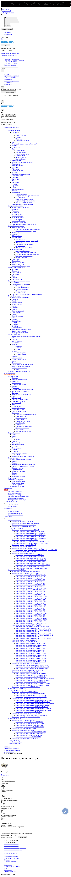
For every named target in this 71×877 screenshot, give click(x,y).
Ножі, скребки (16, 312)
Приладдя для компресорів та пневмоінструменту (27, 294)
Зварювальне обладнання (16, 267)
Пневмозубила (20, 292)
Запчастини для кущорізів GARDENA (24, 545)
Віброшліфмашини (21, 194)
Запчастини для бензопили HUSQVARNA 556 (30, 616)
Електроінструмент (14, 130)
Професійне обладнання (16, 226)
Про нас (7, 23)
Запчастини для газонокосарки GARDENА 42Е (31, 538)
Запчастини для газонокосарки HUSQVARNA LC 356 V (33, 636)
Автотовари (8, 82)
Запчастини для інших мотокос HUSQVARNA (30, 643)
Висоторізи (15, 381)
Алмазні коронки (21, 353)
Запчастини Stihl (13, 740)
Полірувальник (20, 197)
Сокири (14, 322)
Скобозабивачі (16, 321)
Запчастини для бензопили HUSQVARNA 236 (30, 585)
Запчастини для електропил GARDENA (25, 540)
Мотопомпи (12, 478)
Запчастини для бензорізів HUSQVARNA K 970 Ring (32, 685)
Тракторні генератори (15, 495)
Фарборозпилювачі (18, 189)
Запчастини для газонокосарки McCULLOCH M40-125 (33, 705)
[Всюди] (2, 70)
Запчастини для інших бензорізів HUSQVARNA (31, 673)
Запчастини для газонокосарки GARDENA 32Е (30, 531)
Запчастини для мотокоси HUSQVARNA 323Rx (31, 653)
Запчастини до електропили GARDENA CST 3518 (32, 543)
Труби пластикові (17, 469)
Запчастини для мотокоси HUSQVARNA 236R (30, 652)
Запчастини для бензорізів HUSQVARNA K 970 (31, 682)
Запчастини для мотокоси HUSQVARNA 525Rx (31, 655)
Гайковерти (15, 169)
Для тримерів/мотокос (22, 428)
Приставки (19, 139)
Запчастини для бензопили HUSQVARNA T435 (31, 623)
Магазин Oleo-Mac (10, 871)
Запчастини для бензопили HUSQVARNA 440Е (31, 605)
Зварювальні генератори (16, 498)
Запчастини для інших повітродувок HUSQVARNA (32, 665)
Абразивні (19, 346)
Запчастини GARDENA (16, 528)
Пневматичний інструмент (20, 284)
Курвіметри (15, 212)
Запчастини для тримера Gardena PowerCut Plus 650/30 (33, 565)
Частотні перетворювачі (19, 262)
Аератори (15, 378)
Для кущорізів (20, 419)
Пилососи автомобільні (15, 515)
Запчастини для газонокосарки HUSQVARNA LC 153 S (33, 630)
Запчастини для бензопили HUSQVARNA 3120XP (32, 588)
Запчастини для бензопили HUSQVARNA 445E (31, 608)
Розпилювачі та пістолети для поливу (23, 464)
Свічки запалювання (14, 743)
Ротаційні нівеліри (18, 217)
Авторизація (8, 34)
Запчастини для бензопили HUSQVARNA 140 (30, 581)
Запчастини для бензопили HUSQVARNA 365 (30, 595)
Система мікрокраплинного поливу (23, 466)
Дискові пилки (20, 150)
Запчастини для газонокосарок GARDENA (25, 530)
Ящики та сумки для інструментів (19, 371)
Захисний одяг (20, 429)
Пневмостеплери (21, 291)
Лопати (14, 436)
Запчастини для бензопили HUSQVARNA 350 (30, 593)
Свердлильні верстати (22, 251)
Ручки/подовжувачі (18, 444)
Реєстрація (7, 32)
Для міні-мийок (20, 423)
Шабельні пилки (21, 159)
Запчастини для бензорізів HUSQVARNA (25, 672)
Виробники (8, 865)
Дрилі (14, 142)
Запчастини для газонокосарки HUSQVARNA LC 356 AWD (34, 635)
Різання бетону (16, 261)
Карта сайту (8, 870)
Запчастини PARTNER (15, 718)
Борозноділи (16, 164)
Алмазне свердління (18, 227)
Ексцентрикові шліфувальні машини (27, 196)
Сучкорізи (15, 451)
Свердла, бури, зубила (19, 359)
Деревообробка (17, 237)
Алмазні (18, 348)
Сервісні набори (17, 742)
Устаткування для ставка (16, 486)
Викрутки (15, 299)
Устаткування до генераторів (17, 500)
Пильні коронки (21, 354)
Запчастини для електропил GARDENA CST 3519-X (32, 541)
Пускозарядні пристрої (15, 513)
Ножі (13, 438)
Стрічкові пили (20, 155)
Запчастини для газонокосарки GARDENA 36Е (30, 535)
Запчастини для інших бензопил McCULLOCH (30, 693)
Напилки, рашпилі (18, 311)
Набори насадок (21, 135)
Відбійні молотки (17, 165)
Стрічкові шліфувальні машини (25, 201)
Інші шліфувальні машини (24, 202)
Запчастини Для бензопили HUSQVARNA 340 (30, 590)
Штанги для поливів (18, 476)
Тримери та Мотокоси (19, 411)
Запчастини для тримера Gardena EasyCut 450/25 (31, 560)
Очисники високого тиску (20, 399)
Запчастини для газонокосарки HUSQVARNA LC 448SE (33, 638)
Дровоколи (15, 388)
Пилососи (15, 177)
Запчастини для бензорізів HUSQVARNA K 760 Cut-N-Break (35, 678)
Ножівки (14, 314)
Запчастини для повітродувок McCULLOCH (26, 717)
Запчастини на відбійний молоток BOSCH (25, 523)
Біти (13, 338)
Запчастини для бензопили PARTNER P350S (30, 725)
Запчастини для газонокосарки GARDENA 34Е (30, 533)
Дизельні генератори (14, 493)
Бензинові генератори (15, 491)
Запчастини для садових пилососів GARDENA (27, 548)
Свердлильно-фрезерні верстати (26, 252)
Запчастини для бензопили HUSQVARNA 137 (30, 580)
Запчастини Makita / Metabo (17, 688)
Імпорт (18, 454)
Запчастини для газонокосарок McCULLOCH (26, 698)
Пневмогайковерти (22, 289)
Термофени (15, 186)
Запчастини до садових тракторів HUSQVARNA (27, 670)
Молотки (15, 307)
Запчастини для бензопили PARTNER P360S (30, 727)
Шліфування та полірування (21, 366)
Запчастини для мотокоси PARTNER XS (28, 737)
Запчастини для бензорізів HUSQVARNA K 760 (31, 677)
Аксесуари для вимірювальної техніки (24, 224)
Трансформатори (17, 279)
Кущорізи (15, 393)
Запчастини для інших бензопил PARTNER (29, 722)
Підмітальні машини (18, 401)
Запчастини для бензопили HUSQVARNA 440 (30, 603)
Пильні (18, 349)
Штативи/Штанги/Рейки (19, 222)
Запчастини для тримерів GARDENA (24, 553)
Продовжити (5, 775)
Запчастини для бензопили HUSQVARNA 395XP (31, 598)
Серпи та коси (16, 448)
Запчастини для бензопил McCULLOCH (25, 692)
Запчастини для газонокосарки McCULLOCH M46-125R (33, 708)
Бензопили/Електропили (19, 379)
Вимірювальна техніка (15, 206)
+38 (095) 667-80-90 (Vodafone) (14, 60)
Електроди (15, 271)
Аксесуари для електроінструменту (23, 204)
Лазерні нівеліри (17, 214)
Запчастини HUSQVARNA (17, 570)
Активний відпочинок (11, 81)
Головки (14, 339)
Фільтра (14, 473)
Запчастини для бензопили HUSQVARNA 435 (30, 600)
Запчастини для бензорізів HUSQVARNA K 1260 (31, 675)
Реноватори (15, 182)
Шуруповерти (16, 160)
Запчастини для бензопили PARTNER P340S (30, 723)
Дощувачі (15, 461)
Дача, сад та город (10, 77)
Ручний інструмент (14, 296)
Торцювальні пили (21, 157)
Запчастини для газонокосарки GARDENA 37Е (30, 536)
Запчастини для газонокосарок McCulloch (29, 712)
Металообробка (17, 249)
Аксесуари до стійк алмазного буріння (28, 229)
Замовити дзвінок (10, 65)
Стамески (15, 324)
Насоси (14, 396)
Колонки (14, 463)
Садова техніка (13, 376)
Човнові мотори (13, 505)
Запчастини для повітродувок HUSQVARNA (26, 663)
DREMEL (15, 132)
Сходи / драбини (17, 327)
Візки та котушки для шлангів (21, 459)
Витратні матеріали (14, 334)
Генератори (8, 79)
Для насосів (19, 424)
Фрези (14, 361)
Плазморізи (15, 274)
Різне (13, 181)
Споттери (15, 277)
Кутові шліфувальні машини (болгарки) (24, 144)
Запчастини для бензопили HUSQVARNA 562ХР (31, 618)
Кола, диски (16, 344)
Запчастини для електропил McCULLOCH (25, 713)
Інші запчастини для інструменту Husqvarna (26, 571)
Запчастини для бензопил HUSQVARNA (25, 573)
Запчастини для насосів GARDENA (23, 546)
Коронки (15, 351)
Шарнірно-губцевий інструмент (22, 329)
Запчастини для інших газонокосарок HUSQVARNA (32, 626)
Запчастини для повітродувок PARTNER (25, 738)
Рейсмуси (19, 242)
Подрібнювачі (16, 403)
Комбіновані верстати (22, 239)
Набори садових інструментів (21, 394)
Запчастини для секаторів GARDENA (24, 551)
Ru (1, 39)
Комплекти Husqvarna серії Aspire (22, 389)
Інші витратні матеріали (19, 368)
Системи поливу (13, 458)
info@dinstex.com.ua (10, 853)
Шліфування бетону (18, 264)
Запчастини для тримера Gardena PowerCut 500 (30, 561)
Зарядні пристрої (13, 511)
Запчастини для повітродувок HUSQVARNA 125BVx (32, 667)
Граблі (14, 434)
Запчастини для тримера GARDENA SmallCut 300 (31, 568)
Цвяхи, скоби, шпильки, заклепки (22, 364)
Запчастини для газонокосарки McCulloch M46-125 (32, 707)
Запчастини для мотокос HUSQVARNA (24, 642)
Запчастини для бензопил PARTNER (24, 720)
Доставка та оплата (10, 18)
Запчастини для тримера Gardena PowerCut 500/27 (31, 563)
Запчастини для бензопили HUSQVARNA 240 (30, 586)
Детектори (15, 211)
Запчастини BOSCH (14, 520)
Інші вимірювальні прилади (20, 207)
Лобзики (14, 145)
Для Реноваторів (17, 341)
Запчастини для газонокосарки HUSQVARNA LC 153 (33, 628)
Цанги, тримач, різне (22, 140)
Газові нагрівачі (17, 485)
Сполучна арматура (18, 468)
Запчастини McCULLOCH (16, 690)
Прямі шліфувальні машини (24, 199)
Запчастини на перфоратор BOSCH (23, 526)
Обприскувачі (16, 398)
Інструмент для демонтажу (20, 297)
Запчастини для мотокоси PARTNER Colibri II (30, 733)
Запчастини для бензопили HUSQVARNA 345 (30, 591)
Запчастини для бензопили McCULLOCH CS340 (31, 695)
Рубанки (14, 184)
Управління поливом (18, 471)
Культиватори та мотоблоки (20, 391)
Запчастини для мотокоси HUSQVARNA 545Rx (31, 660)
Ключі (14, 301)
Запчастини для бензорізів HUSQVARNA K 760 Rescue (33, 680)
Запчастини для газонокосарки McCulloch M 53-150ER (33, 702)
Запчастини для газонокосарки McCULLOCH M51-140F (33, 710)
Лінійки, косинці (17, 302)
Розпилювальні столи (22, 154)
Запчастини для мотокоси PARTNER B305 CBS (31, 732)
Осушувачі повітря (18, 483)
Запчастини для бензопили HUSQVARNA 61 (30, 621)
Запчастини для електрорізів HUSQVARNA (26, 687)
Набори (14, 309)
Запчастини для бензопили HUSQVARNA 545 (30, 611)
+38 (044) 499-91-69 (10, 61)
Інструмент (19, 134)
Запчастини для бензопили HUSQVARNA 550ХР (31, 613)
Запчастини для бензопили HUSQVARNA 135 (30, 576)
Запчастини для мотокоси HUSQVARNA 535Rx (31, 657)
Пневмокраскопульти (22, 286)
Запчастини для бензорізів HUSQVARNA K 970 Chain (33, 683)
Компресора (15, 282)
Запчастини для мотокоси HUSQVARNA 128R (30, 648)
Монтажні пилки (21, 152)
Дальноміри (15, 209)
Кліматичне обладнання (16, 479)
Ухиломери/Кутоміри (18, 221)
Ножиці (14, 441)
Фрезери (14, 191)
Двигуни (14, 386)
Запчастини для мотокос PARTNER (23, 730)
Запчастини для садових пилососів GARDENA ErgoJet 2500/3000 (36, 550)
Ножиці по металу (17, 175)
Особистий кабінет (6, 29)
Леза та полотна (17, 304)
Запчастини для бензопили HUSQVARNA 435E (31, 601)
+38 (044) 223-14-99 (10, 63)
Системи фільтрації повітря (24, 244)
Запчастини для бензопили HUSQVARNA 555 (30, 615)
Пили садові (16, 443)
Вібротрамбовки (17, 236)
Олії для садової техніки (23, 431)
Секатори (15, 446)
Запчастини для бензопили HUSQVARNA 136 (30, 578)
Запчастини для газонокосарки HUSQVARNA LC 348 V (33, 631)
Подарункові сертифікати (12, 866)
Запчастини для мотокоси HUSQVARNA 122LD (31, 645)
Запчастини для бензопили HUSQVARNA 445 (30, 606)
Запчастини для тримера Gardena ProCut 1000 (30, 566)
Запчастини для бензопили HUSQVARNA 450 (30, 610)
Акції (6, 868)
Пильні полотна (17, 358)
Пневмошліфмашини (22, 287)
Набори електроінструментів (21, 174)
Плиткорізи (15, 179)
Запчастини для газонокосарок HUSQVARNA (26, 625)
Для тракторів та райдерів (24, 426)
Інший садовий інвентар (20, 453)
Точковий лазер (17, 219)
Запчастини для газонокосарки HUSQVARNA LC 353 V (33, 633)
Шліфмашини (16, 192)
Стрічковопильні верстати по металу (27, 254)
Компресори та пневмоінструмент (19, 281)
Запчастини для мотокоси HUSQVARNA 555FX (31, 662)
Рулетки (14, 319)
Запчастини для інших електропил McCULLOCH (31, 715)
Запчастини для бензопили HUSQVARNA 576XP (31, 620)
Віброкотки (15, 232)
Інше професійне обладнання (21, 266)
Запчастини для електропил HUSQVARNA (25, 640)
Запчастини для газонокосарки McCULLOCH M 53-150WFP (35, 703)
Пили (14, 149)
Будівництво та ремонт (11, 76)
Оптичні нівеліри (17, 216)
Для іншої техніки (21, 416)
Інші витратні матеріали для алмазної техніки (26, 336)
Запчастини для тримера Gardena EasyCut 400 (30, 556)
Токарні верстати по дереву (24, 247)
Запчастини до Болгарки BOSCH (22, 521)
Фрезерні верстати (21, 257)
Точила (14, 187)
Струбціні (15, 326)
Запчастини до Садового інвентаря (23, 456)
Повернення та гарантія (11, 22)
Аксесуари (15, 413)
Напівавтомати (16, 272)
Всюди (6, 74)
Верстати (15, 167)
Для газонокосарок (21, 418)
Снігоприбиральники (18, 408)
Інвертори (15, 269)
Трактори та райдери (18, 409)
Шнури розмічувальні (19, 331)
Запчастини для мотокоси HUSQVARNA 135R (30, 650)
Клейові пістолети (17, 170)
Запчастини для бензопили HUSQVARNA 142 (30, 583)
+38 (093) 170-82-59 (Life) (9, 55)
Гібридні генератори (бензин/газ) (18, 496)
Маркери (14, 306)
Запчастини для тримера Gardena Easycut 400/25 (31, 558)
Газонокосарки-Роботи (19, 384)
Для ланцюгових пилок (23, 421)
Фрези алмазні (16, 363)
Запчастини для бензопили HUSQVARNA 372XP (31, 596)
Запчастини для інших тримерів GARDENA (30, 555)
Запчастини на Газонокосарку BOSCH (24, 525)
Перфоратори (16, 147)
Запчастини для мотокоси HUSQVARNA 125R (30, 647)
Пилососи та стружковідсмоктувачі (27, 241)
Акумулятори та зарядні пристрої (22, 162)
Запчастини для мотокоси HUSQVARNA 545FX (31, 658)
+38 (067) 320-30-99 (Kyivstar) (10, 53)
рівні (13, 317)
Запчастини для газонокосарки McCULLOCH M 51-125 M (34, 700)
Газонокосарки (16, 383)
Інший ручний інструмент (20, 333)
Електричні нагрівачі (18, 481)
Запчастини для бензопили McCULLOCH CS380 (31, 697)
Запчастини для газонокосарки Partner (24, 728)
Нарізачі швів (16, 259)
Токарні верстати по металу (24, 256)
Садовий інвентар (14, 433)
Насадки (18, 137)
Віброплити (15, 234)
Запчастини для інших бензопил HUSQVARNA (31, 575)
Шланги (14, 474)
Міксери (14, 172)
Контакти (7, 25)
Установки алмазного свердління (26, 231)
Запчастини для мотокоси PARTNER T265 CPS (30, 735)
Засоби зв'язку (12, 506)
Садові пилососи (17, 406)
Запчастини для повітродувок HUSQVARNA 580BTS (32, 668)
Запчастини (8, 84)
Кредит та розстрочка (11, 20)
